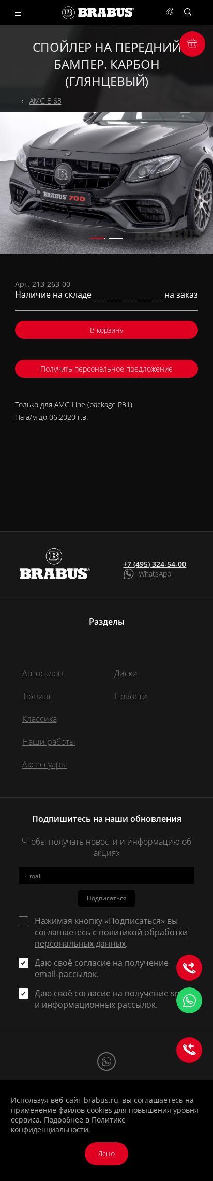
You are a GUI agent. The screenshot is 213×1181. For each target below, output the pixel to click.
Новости (130, 696)
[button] (97, 238)
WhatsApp (155, 574)
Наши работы (48, 741)
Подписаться (107, 898)
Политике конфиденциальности (68, 1124)
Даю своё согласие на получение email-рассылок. (102, 968)
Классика (39, 719)
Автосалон (42, 673)
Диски (126, 673)
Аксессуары (44, 764)
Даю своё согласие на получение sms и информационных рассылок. (111, 998)
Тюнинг (37, 696)
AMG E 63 (45, 101)
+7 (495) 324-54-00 (154, 564)
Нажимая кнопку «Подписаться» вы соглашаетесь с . (111, 932)
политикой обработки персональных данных (111, 937)
